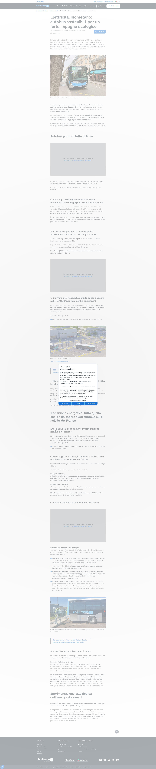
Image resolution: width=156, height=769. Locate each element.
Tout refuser (65, 403)
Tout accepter (91, 403)
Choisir (78, 403)
